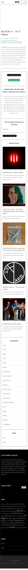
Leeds (20, 520)
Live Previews (6, 398)
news (2, 525)
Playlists (5, 411)
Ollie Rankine (7, 525)
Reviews (15, 40)
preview (21, 525)
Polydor (18, 525)
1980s (4, 354)
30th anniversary (23, 506)
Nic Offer (8, 42)
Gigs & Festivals (7, 389)
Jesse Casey (8, 520)
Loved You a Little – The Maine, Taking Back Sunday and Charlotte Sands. (14, 211)
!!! (3, 41)
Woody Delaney (24, 527)
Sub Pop (18, 527)
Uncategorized (6, 424)
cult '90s (18, 516)
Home (4, 442)
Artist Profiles (6, 372)
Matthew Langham (15, 523)
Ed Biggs (7, 38)
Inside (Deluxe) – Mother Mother (13, 172)
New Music (22, 523)
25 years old (9, 506)
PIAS (11, 525)
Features (5, 385)
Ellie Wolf (8, 518)
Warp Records (18, 42)
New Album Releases (7, 40)
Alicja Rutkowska (16, 513)
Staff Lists (5, 420)
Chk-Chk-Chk (14, 41)
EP (11, 518)
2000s (4, 363)
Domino (22, 516)
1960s (4, 345)
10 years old (5, 504)
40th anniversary (11, 508)
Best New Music (7, 376)
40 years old (4, 508)
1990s (4, 358)
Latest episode (7, 393)
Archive (5, 367)
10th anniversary (12, 504)
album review (8, 513)
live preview (7, 523)
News (4, 407)
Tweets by (5, 129)
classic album (8, 516)
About (4, 437)
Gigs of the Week (18, 518)
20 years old (19, 504)
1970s (4, 350)
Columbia (14, 516)
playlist (14, 525)
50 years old (18, 508)
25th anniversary (15, 506)
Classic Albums (7, 380)
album (6, 41)
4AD (2, 504)
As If (9, 41)
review (12, 42)
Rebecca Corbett (4, 527)
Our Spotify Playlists (14, 80)
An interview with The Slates (12, 324)
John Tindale (14, 520)
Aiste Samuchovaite (11, 511)
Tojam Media (16, 560)
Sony (16, 527)
